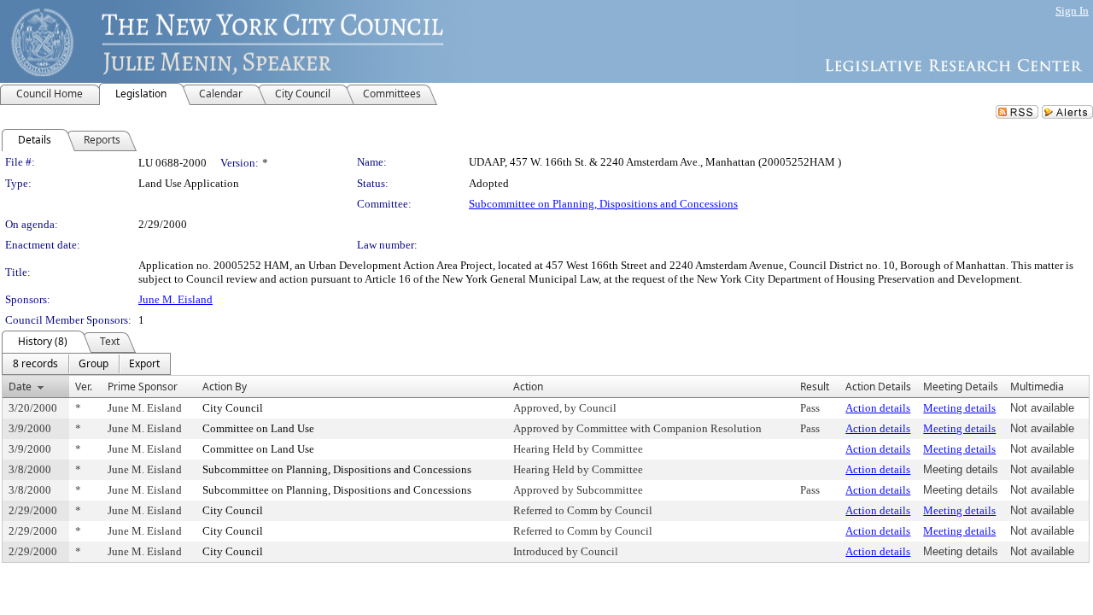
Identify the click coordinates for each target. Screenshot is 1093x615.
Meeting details (959, 407)
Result (814, 386)
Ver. (83, 386)
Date (20, 386)
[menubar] (86, 364)
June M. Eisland (175, 299)
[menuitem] (35, 364)
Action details (877, 407)
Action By (224, 386)
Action (528, 386)
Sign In (1072, 10)
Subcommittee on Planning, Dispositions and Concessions (603, 203)
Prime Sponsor (143, 386)
